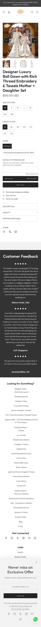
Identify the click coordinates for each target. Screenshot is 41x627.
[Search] (32, 12)
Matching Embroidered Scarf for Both (19, 152)
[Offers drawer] (9, 12)
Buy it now (20, 185)
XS (5, 107)
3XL (12, 114)
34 (5, 127)
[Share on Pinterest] (15, 232)
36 (11, 127)
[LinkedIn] (35, 538)
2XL (5, 114)
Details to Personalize (14, 160)
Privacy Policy (22, 606)
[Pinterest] (23, 538)
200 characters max (32, 174)
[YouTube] (29, 538)
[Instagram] (12, 538)
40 (24, 127)
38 (18, 127)
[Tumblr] (17, 538)
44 (5, 133)
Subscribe (20, 596)
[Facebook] (6, 538)
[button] (6, 40)
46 (11, 133)
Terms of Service (18, 609)
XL (30, 107)
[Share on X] (10, 232)
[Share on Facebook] (4, 232)
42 (30, 127)
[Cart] (37, 12)
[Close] (36, 562)
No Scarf (7, 146)
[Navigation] (3, 12)
